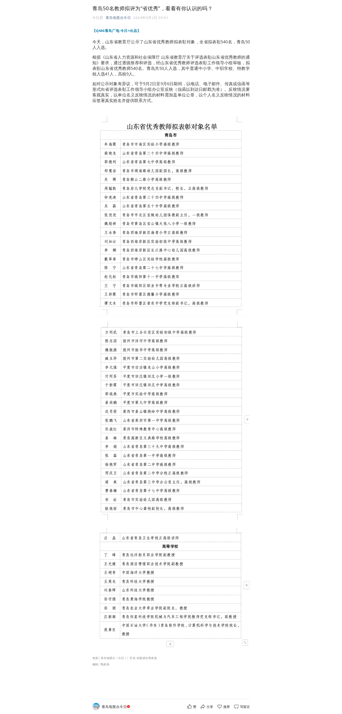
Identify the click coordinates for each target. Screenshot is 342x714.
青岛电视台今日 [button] (118, 17)
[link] (116, 706)
